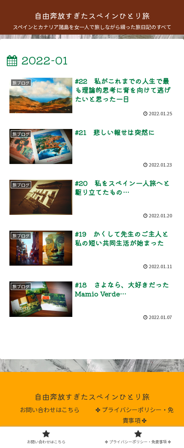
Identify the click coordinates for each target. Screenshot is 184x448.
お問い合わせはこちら (50, 409)
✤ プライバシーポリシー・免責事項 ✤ (134, 415)
